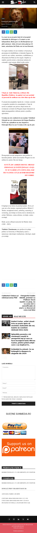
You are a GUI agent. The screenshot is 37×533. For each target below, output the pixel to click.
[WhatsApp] (11, 32)
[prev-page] (3, 358)
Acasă (2, 6)
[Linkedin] (15, 32)
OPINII (6, 6)
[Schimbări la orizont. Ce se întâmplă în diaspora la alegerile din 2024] (6, 351)
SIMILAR (7, 316)
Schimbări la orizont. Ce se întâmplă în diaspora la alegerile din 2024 (22, 351)
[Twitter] (7, 32)
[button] (3, 2)
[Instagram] (14, 519)
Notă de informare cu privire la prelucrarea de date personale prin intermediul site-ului (18, 525)
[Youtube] (28, 519)
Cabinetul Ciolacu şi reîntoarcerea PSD (10, 297)
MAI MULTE (20, 316)
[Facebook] (3, 32)
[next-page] (5, 358)
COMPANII (8, 478)
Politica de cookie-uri (18, 528)
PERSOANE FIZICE (12, 467)
